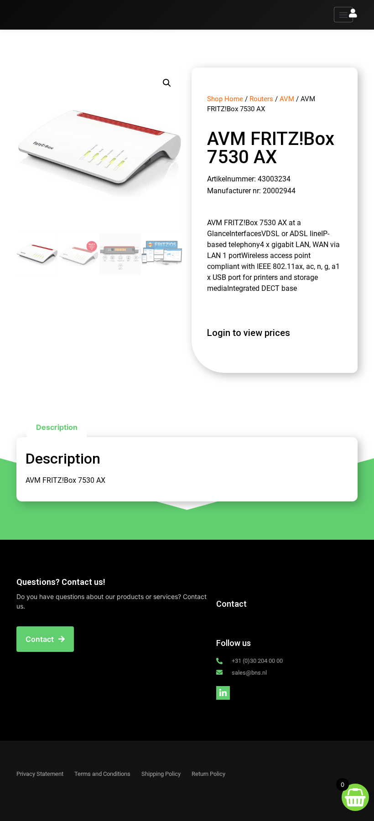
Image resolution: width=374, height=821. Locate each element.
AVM (287, 99)
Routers (261, 99)
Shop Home (225, 99)
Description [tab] (57, 427)
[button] (343, 14)
